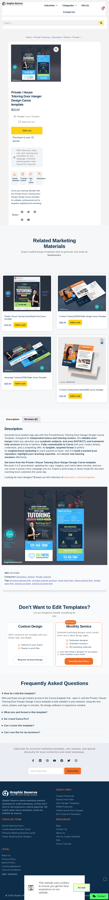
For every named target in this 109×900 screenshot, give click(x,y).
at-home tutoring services (44, 580)
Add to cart (26, 130)
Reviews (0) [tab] (31, 419)
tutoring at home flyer (42, 583)
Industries (49, 5)
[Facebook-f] (33, 760)
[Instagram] (76, 760)
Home (29, 37)
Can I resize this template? (19, 725)
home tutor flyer (65, 580)
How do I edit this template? (20, 693)
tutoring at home (23, 583)
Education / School (61, 37)
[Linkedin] (40, 760)
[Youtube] (54, 760)
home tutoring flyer (84, 580)
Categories (68, 5)
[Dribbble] (47, 760)
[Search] (101, 23)
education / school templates (79, 477)
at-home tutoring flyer (20, 580)
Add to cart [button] (20, 325)
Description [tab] (12, 419)
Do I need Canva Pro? (16, 719)
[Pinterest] (62, 760)
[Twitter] (69, 760)
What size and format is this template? (26, 712)
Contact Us (69, 12)
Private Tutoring (42, 37)
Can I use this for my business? (22, 732)
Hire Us (85, 5)
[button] (56, 49)
